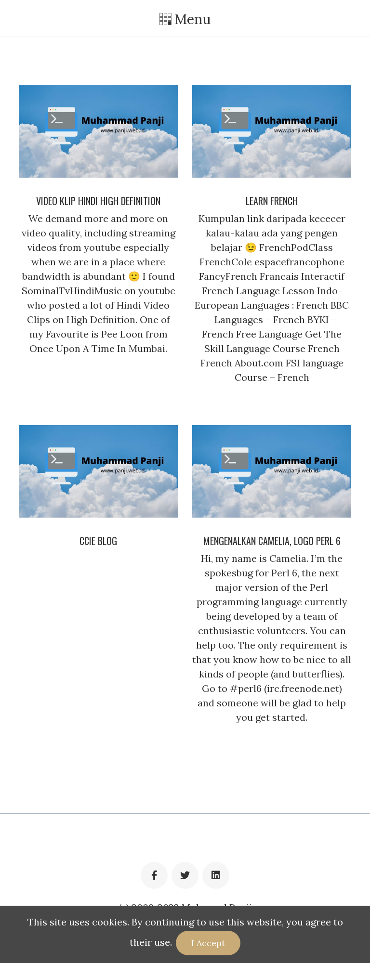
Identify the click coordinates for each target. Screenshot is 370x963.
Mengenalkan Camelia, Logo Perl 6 (272, 541)
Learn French (272, 201)
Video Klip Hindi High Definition (98, 201)
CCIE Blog (98, 541)
